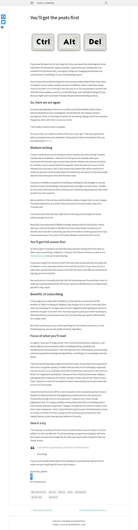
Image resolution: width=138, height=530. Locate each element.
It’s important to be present (93, 510)
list (71, 492)
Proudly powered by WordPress (69, 521)
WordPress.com (77, 525)
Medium (54, 497)
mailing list (82, 492)
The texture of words (41, 510)
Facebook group (37, 255)
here (48, 140)
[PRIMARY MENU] (32, 3)
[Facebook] (3, 16)
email (54, 492)
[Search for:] (105, 2)
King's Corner (45, 3)
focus (63, 492)
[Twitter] (3, 22)
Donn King (38, 497)
